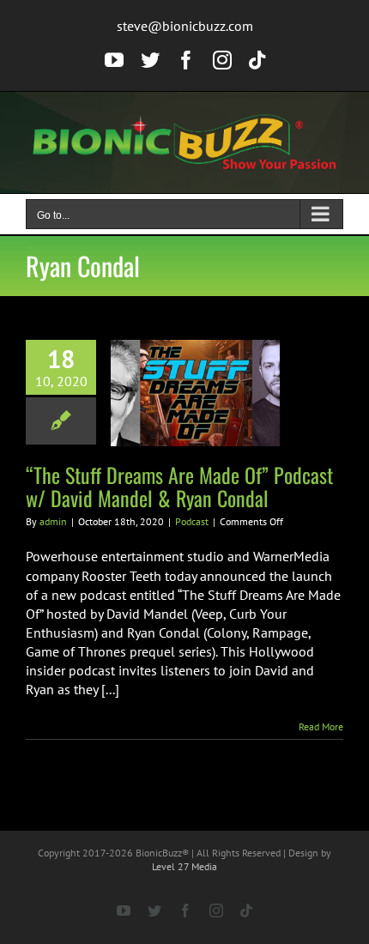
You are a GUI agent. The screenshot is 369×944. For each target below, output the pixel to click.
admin (53, 521)
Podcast (192, 521)
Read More (321, 726)
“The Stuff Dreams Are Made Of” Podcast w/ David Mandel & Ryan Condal (179, 486)
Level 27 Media (184, 866)
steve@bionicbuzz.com (185, 25)
